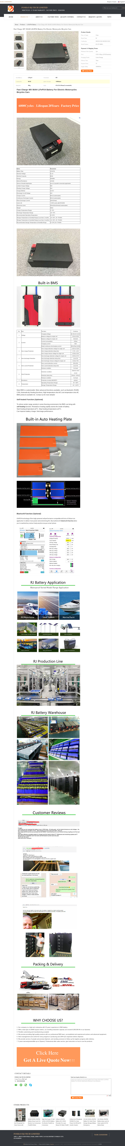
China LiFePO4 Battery (44, 1144)
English (122, 2)
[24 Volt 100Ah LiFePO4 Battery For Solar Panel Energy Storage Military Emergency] (90, 1113)
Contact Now (88, 71)
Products (24, 17)
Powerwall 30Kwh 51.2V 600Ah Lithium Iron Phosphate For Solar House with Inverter (19, 1123)
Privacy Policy (33, 1144)
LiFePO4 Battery (31, 24)
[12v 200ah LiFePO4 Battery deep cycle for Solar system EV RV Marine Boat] (104, 1113)
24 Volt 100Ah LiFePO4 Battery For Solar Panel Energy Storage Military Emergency (90, 1122)
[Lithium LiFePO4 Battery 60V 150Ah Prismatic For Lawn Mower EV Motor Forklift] (62, 1113)
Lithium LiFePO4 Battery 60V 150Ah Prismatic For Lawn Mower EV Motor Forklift (62, 1122)
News (109, 17)
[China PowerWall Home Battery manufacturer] (10, 9)
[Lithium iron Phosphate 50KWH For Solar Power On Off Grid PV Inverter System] (76, 1113)
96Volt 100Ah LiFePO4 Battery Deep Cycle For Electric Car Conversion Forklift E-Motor (34, 1122)
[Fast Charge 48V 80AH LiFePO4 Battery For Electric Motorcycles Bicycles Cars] (53, 50)
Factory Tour (53, 17)
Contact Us (81, 17)
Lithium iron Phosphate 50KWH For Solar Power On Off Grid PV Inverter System (76, 1122)
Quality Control (67, 17)
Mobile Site (27, 1144)
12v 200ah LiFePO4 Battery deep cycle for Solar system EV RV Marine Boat (103, 1122)
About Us (39, 17)
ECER (100, 1144)
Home (11, 17)
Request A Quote (111, 2)
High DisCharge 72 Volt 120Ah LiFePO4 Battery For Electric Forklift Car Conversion (48, 1122)
